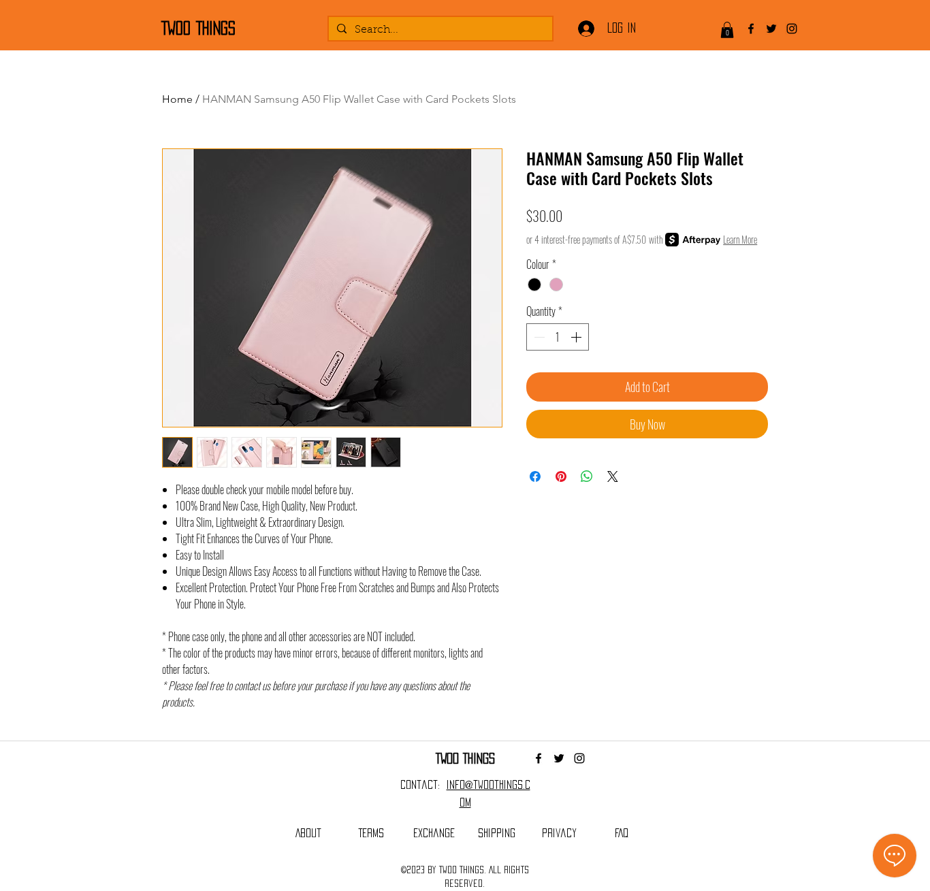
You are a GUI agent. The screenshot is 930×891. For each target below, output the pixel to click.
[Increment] (577, 337)
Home (177, 99)
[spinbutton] (557, 337)
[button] (727, 30)
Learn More (740, 239)
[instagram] (792, 28)
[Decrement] (537, 337)
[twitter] (771, 28)
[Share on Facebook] (535, 476)
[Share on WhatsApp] (587, 476)
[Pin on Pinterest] (561, 476)
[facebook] (751, 28)
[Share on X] (613, 476)
